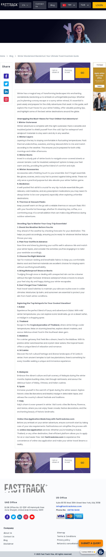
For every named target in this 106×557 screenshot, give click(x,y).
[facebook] (6, 76)
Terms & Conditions (66, 536)
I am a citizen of (55, 71)
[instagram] (6, 99)
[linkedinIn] (6, 91)
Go (82, 72)
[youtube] (32, 517)
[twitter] (13, 517)
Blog (53, 5)
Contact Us (40, 5)
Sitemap (61, 532)
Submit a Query (91, 543)
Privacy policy (63, 540)
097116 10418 (73, 510)
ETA (23, 5)
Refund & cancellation (67, 543)
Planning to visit (68, 71)
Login (99, 5)
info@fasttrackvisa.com (69, 506)
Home (2, 56)
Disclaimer (9, 544)
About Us (8, 533)
